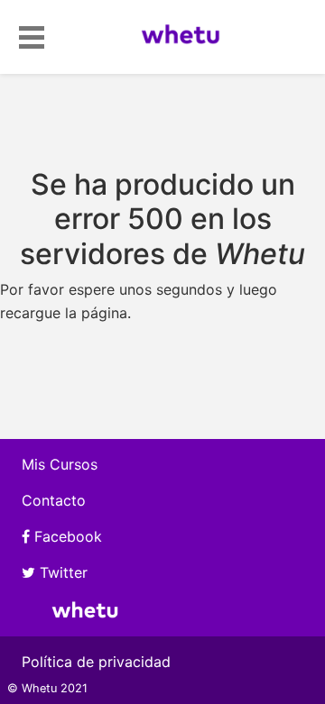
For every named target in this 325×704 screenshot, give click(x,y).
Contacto (54, 500)
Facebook (66, 536)
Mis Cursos (60, 464)
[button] (31, 34)
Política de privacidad (96, 662)
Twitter (61, 572)
